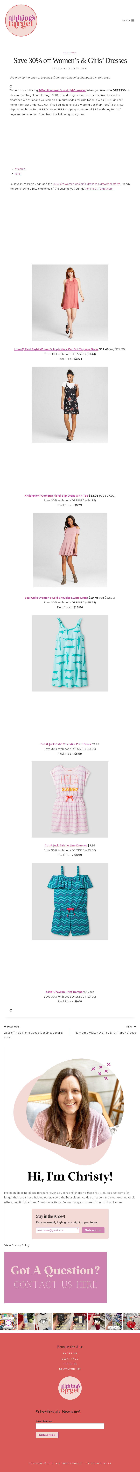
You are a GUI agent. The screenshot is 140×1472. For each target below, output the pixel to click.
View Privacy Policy (16, 1245)
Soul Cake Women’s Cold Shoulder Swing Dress (56, 597)
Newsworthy (70, 1369)
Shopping (70, 53)
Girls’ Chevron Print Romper (65, 992)
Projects (70, 1364)
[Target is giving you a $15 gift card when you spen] (114, 1321)
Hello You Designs (98, 1463)
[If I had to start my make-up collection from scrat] (131, 1321)
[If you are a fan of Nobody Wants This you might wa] (43, 1321)
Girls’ (18, 173)
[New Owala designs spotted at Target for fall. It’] (26, 1321)
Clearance (70, 1358)
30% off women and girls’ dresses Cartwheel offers (87, 183)
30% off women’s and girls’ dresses (62, 90)
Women (20, 168)
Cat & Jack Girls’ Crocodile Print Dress (66, 744)
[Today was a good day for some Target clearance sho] (78, 1321)
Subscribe (93, 1230)
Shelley (61, 68)
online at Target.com (99, 188)
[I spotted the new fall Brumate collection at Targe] (96, 1321)
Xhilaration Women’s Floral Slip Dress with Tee (56, 495)
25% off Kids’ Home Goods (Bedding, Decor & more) (33, 1032)
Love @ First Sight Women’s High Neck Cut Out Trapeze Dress (56, 349)
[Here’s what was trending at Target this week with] (61, 1321)
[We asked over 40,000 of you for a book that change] (8, 1321)
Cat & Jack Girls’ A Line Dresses (66, 845)
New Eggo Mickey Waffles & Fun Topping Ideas (105, 1029)
